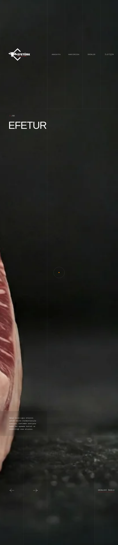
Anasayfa (56, 54)
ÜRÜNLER (91, 54)
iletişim (109, 54)
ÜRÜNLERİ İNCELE (106, 490)
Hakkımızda (73, 54)
